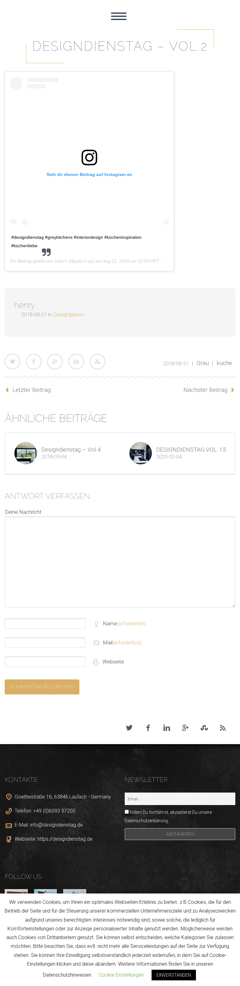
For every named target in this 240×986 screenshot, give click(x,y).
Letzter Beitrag (31, 389)
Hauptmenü (119, 16)
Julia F (61, 260)
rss (223, 728)
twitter (129, 728)
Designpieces (68, 314)
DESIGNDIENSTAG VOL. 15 (191, 449)
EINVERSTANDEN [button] (174, 975)
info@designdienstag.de (56, 825)
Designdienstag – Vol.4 (71, 449)
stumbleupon (204, 728)
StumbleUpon (97, 361)
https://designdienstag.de (65, 839)
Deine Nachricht (23, 512)
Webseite (112, 661)
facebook (147, 728)
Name (124, 623)
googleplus (185, 728)
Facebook (34, 361)
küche (224, 363)
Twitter (12, 361)
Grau (203, 363)
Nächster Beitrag (205, 389)
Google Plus (55, 361)
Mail (122, 642)
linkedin (166, 728)
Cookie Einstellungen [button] (121, 975)
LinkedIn (76, 361)
